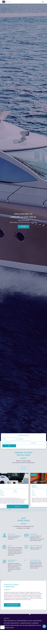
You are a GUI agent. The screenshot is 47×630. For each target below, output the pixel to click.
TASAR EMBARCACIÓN (12, 604)
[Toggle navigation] (43, 2)
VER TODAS (23, 226)
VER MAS (34, 493)
